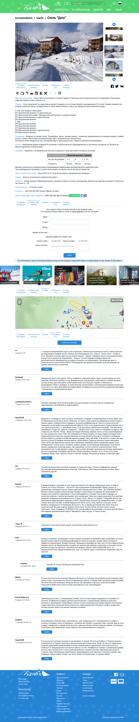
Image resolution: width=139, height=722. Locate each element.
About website (24, 682)
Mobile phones (88, 691)
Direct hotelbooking (34, 86)
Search (40, 18)
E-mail (46, 222)
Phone (45, 227)
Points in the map (63, 709)
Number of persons (41, 233)
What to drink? (88, 683)
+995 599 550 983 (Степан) (56, 195)
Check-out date (69, 241)
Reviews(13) (56, 86)
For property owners (26, 696)
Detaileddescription (21, 86)
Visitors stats (23, 693)
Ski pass (59, 680)
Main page (22, 679)
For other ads (23, 698)
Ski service (60, 698)
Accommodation (24, 18)
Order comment (42, 245)
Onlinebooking (66, 86)
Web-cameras (61, 706)
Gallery (59, 701)
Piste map (60, 683)
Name (46, 217)
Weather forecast (63, 704)
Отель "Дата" (56, 18)
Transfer (59, 688)
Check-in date (43, 241)
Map (109, 9)
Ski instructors (61, 693)
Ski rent (59, 696)
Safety (58, 691)
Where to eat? (88, 685)
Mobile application (63, 711)
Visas (85, 680)
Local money (87, 688)
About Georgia (88, 678)
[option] (59, 52)
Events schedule (89, 696)
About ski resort (62, 678)
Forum (118, 9)
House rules (23, 684)
